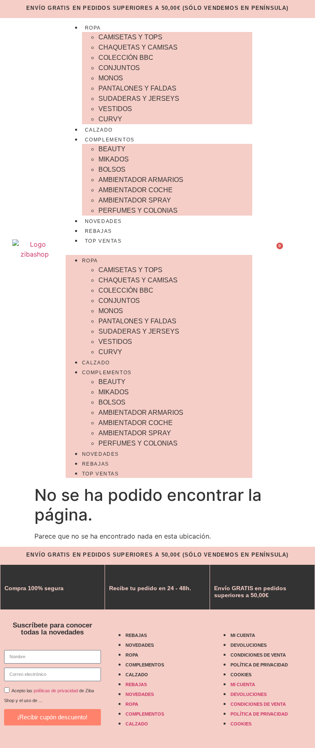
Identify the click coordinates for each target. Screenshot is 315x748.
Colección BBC (125, 57)
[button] (159, 250)
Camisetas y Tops (130, 37)
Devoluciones (249, 645)
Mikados (113, 159)
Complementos (110, 140)
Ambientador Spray (134, 200)
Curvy (110, 119)
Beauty (112, 149)
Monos (110, 78)
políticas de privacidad (56, 690)
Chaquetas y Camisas (138, 47)
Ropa (93, 28)
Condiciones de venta (258, 655)
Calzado (99, 130)
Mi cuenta (243, 635)
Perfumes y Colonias (138, 210)
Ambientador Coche (135, 189)
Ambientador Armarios (140, 179)
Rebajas (98, 231)
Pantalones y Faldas (137, 88)
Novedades (103, 221)
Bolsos (112, 169)
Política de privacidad (259, 664)
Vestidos (115, 108)
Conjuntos (119, 67)
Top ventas (103, 241)
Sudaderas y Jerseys (138, 98)
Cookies (241, 674)
